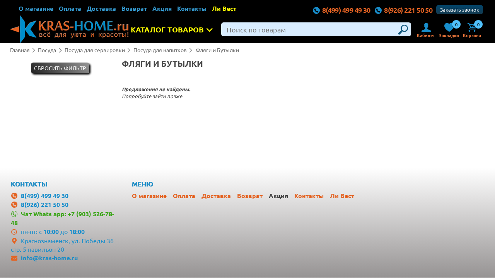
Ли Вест (224, 8)
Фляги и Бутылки (217, 49)
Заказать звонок (459, 9)
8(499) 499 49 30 (346, 9)
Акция (162, 8)
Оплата (70, 8)
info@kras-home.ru (49, 258)
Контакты (192, 8)
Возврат (134, 8)
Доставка (101, 8)
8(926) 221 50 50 (408, 9)
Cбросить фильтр (60, 67)
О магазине (36, 8)
